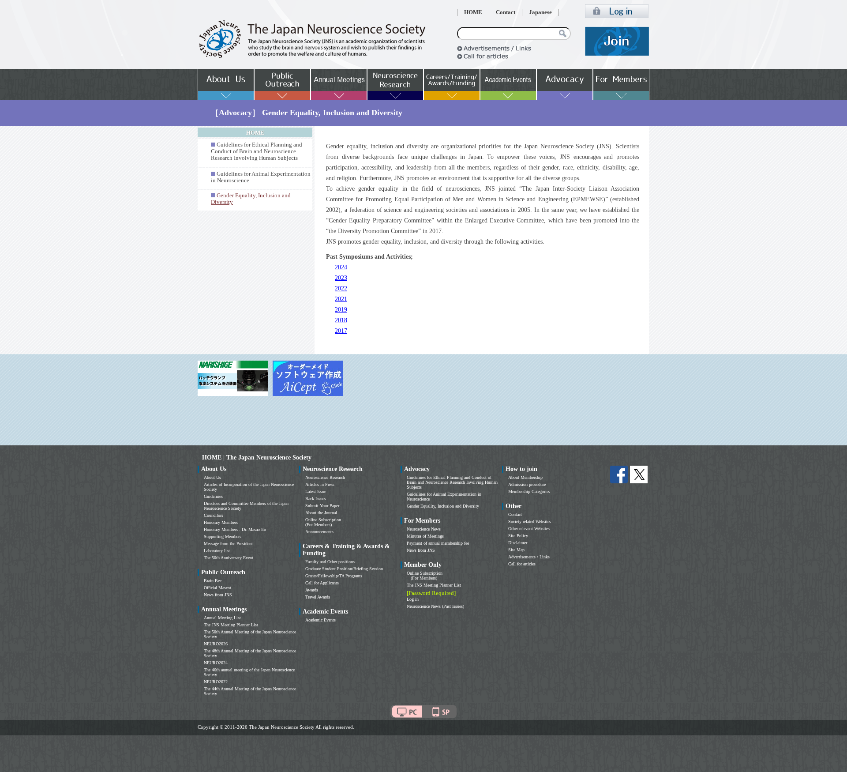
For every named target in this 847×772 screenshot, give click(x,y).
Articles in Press (319, 484)
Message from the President (228, 543)
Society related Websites (529, 521)
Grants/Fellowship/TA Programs (333, 575)
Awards (311, 589)
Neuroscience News (424, 529)
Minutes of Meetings (425, 536)
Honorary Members (221, 522)
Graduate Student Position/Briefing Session (344, 568)
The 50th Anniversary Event (228, 557)
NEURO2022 (216, 681)
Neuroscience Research (325, 477)
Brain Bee (212, 580)
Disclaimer (517, 542)
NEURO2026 (216, 643)
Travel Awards (317, 597)
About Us (212, 477)
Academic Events (320, 620)
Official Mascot (217, 587)
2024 (341, 267)
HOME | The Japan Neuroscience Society (256, 457)
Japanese (540, 12)
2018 (341, 320)
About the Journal (321, 512)
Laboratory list (217, 550)
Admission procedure (527, 484)
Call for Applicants (322, 582)
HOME (473, 12)
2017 (341, 331)
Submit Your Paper (322, 505)
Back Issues (315, 498)
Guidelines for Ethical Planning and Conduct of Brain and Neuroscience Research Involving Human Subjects (256, 151)
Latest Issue (315, 491)
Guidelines (213, 496)
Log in (413, 599)
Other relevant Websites (529, 528)
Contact (505, 12)
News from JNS (218, 594)
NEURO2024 (216, 662)
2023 (341, 278)
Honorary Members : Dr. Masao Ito (235, 529)
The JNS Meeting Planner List (231, 624)
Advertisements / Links (529, 556)
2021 (341, 299)
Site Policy (518, 535)
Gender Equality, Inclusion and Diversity (443, 506)
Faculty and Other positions (330, 561)
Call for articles (522, 563)
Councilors (213, 515)
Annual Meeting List (222, 617)
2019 (341, 309)
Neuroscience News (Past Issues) (435, 606)
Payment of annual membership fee (438, 543)
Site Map (516, 549)
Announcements (319, 531)
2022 (341, 288)
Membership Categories (529, 491)
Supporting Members (222, 536)
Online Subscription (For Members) (323, 522)
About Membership (525, 477)
